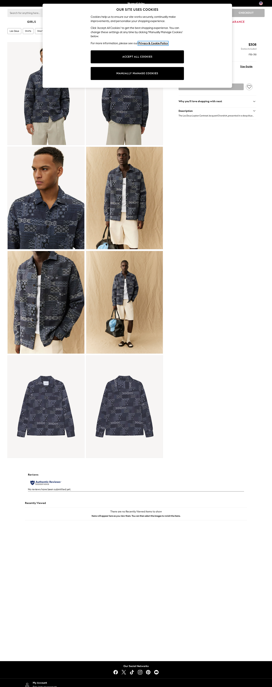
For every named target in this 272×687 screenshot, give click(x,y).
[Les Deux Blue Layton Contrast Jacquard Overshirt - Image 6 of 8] (124, 302)
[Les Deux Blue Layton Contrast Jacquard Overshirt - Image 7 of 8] (46, 406)
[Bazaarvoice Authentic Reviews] (46, 483)
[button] (217, 111)
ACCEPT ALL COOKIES (137, 56)
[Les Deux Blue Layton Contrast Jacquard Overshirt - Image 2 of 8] (124, 93)
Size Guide (246, 66)
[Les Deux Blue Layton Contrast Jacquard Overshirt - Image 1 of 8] (46, 93)
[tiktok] (132, 672)
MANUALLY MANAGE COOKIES (137, 73)
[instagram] (140, 672)
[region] (137, 46)
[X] (124, 672)
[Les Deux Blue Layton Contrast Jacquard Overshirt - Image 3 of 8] (46, 198)
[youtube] (156, 672)
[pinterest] (148, 672)
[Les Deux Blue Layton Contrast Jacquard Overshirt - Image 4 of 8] (124, 198)
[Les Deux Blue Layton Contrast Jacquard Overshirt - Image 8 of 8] (124, 406)
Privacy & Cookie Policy (153, 43)
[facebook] (116, 672)
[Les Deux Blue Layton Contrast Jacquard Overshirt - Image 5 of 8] (46, 302)
